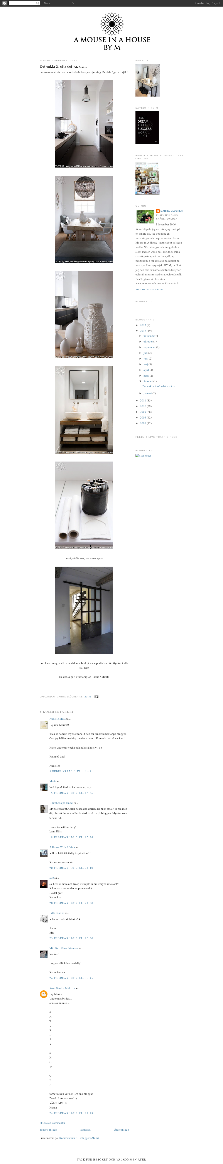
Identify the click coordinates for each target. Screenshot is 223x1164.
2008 (143, 417)
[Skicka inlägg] (96, 697)
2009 (143, 412)
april (147, 370)
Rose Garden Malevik (62, 988)
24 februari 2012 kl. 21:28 (71, 1113)
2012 (143, 331)
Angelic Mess (57, 719)
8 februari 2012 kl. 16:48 (70, 771)
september (150, 347)
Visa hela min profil (149, 289)
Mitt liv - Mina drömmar (63, 948)
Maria (52, 781)
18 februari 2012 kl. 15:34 (71, 837)
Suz (51, 878)
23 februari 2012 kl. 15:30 (71, 938)
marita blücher (171, 211)
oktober (148, 341)
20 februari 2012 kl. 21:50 (71, 903)
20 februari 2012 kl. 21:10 (71, 868)
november (150, 336)
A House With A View (62, 847)
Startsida (85, 1129)
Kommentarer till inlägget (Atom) (79, 1138)
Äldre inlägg (121, 1129)
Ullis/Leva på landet (61, 803)
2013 (143, 325)
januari (148, 393)
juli (146, 353)
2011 (143, 400)
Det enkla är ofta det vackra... (63, 66)
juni (146, 358)
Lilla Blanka (56, 913)
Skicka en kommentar (52, 1123)
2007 (143, 423)
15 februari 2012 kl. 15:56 (71, 793)
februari (148, 381)
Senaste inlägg (48, 1129)
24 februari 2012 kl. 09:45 (71, 978)
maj (146, 364)
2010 (143, 406)
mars (147, 375)
